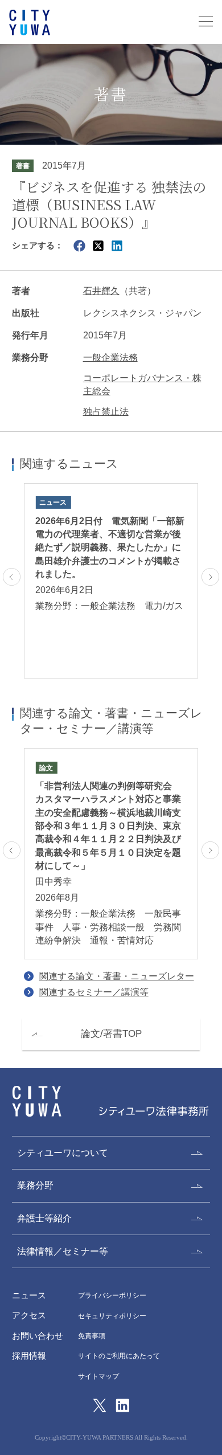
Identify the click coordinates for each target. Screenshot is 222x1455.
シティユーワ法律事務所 (36, 1101)
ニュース (29, 1295)
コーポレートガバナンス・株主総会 (142, 384)
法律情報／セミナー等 (62, 1251)
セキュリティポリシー (112, 1316)
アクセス (29, 1315)
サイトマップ (98, 1376)
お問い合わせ (37, 1335)
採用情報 (29, 1355)
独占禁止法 (106, 411)
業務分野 (35, 1185)
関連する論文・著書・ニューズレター (116, 976)
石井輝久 (101, 291)
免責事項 (91, 1336)
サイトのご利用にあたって (119, 1356)
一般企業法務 (110, 357)
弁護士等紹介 (44, 1218)
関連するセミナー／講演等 (94, 992)
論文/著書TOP (111, 1033)
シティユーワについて (62, 1153)
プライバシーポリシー (112, 1295)
